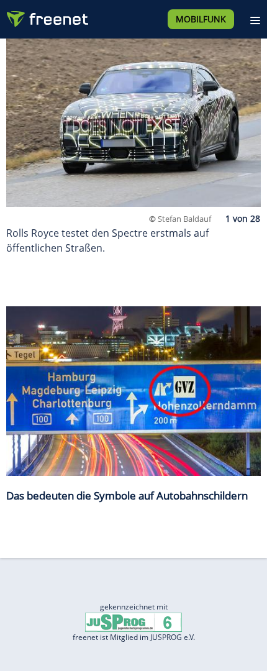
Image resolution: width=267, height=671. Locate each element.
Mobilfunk (201, 19)
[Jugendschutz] (133, 621)
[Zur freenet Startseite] (46, 16)
